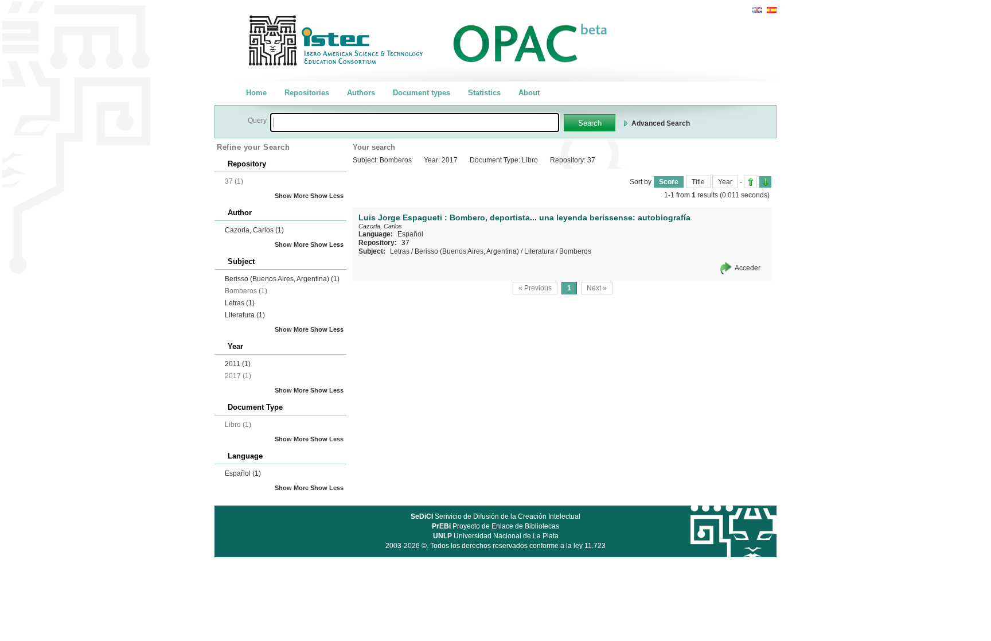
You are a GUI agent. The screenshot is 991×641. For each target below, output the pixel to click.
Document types (421, 92)
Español (243, 473)
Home (256, 92)
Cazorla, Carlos (254, 230)
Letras (240, 303)
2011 (238, 364)
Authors (361, 92)
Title (698, 182)
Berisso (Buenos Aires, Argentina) (282, 279)
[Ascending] (750, 182)
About (529, 92)
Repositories (306, 92)
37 (405, 243)
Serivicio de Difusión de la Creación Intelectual (495, 516)
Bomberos (575, 251)
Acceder (747, 268)
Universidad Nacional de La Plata (496, 536)
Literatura (245, 315)
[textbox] (414, 122)
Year (725, 182)
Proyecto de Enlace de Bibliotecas (495, 526)
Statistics (484, 92)
